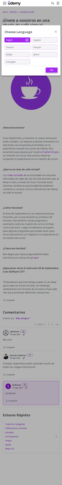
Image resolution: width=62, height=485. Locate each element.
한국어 (36, 54)
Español (37, 39)
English (9, 39)
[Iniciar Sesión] (57, 3)
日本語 (9, 54)
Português (11, 61)
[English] (14, 3)
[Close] (56, 32)
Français (37, 47)
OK (51, 70)
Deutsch (10, 47)
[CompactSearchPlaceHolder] (52, 3)
